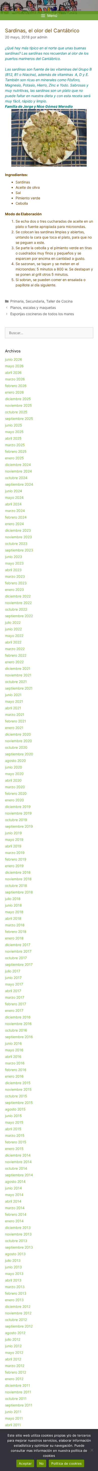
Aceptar (25, 1463)
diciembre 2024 (18, 464)
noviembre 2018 (18, 879)
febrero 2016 (15, 1070)
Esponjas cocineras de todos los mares (42, 314)
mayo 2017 (14, 984)
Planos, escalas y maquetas (33, 307)
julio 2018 (13, 899)
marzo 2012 (14, 1365)
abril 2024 (13, 504)
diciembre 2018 (18, 872)
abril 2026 (13, 372)
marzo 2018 (15, 925)
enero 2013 (14, 1300)
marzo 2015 (15, 1135)
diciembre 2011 (17, 1385)
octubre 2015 (16, 1096)
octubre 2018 (16, 885)
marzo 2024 (15, 510)
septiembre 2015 (19, 1102)
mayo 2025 (14, 432)
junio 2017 (13, 977)
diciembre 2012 (17, 1306)
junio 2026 (13, 359)
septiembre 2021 (19, 688)
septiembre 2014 (19, 1175)
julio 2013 (13, 1260)
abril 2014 (13, 1201)
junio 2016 (13, 1043)
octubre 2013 (16, 1241)
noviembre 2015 (18, 1089)
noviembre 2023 (18, 537)
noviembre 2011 (18, 1392)
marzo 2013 (15, 1287)
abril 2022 (13, 642)
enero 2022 (14, 662)
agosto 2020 (15, 760)
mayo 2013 (14, 1273)
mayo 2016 (14, 1050)
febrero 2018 (15, 931)
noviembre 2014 (18, 1162)
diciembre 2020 (18, 734)
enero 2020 (14, 800)
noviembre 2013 (18, 1234)
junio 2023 (13, 557)
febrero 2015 (15, 1142)
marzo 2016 (15, 1063)
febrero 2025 (16, 451)
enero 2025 (14, 458)
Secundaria (35, 301)
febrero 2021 (15, 721)
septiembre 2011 (18, 1405)
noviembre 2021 (18, 675)
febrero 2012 (15, 1372)
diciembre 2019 (18, 806)
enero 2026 (14, 392)
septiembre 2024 (19, 484)
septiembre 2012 (19, 1326)
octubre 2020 (16, 747)
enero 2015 (14, 1148)
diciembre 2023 (18, 530)
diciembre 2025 (18, 399)
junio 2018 (13, 905)
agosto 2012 (15, 1333)
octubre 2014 (16, 1168)
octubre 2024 (16, 478)
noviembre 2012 (18, 1313)
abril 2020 (13, 780)
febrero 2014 (15, 1214)
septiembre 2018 (19, 892)
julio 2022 (13, 622)
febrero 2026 (16, 385)
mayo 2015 (14, 1122)
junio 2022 (13, 629)
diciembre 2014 (18, 1155)
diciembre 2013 (18, 1227)
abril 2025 (13, 438)
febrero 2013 (15, 1293)
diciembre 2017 (17, 945)
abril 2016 (13, 1056)
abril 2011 (13, 1425)
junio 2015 (13, 1116)
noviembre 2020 (18, 741)
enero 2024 (14, 524)
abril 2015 (13, 1129)
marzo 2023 (15, 576)
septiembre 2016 (19, 1037)
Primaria (17, 301)
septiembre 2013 (19, 1247)
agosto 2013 (15, 1254)
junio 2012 (13, 1346)
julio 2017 (12, 971)
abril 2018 (13, 918)
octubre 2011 (16, 1398)
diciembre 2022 (18, 596)
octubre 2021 (16, 681)
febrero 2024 (16, 517)
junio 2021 (13, 695)
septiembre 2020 (19, 754)
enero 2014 (14, 1221)
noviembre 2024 (18, 471)
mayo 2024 (14, 497)
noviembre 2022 (18, 603)
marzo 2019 (15, 852)
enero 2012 (14, 1379)
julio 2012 (12, 1339)
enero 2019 (14, 866)
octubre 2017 (16, 958)
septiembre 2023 (19, 550)
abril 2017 (13, 991)
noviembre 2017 (18, 951)
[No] (91, 1450)
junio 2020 (13, 767)
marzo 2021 (14, 714)
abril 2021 (13, 708)
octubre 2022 (16, 609)
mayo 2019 (14, 839)
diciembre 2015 (18, 1083)
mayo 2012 (14, 1352)
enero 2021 (14, 728)
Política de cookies (66, 1463)
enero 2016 (14, 1076)
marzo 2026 (15, 379)
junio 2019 (13, 833)
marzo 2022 (15, 649)
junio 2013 (13, 1267)
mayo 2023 (14, 563)
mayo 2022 (14, 635)
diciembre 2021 (17, 668)
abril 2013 (13, 1280)
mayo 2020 (14, 774)
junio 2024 (13, 491)
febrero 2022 (15, 655)
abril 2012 (13, 1359)
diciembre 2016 (18, 1017)
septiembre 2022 (19, 616)
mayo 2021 (14, 701)
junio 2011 (13, 1412)
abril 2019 (13, 846)
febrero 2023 (16, 583)
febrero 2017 (15, 1004)
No (41, 1463)
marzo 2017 (14, 997)
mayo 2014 (14, 1194)
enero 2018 (14, 938)
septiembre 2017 (19, 964)
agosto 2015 (15, 1109)
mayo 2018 (14, 912)
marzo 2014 (15, 1208)
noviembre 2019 (18, 813)
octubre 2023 (16, 543)
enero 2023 (14, 589)
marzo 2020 (15, 787)
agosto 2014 (15, 1181)
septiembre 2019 (19, 826)
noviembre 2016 (18, 1023)
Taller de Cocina (59, 301)
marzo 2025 (15, 445)
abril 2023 (13, 570)
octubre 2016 (16, 1030)
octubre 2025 (16, 412)
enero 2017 (14, 1010)
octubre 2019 (16, 820)
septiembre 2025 (19, 418)
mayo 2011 (14, 1418)
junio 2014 (13, 1188)
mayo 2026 (14, 366)
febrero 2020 (16, 793)
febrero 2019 (15, 859)
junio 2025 (13, 425)
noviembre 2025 (18, 405)
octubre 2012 (16, 1319)
